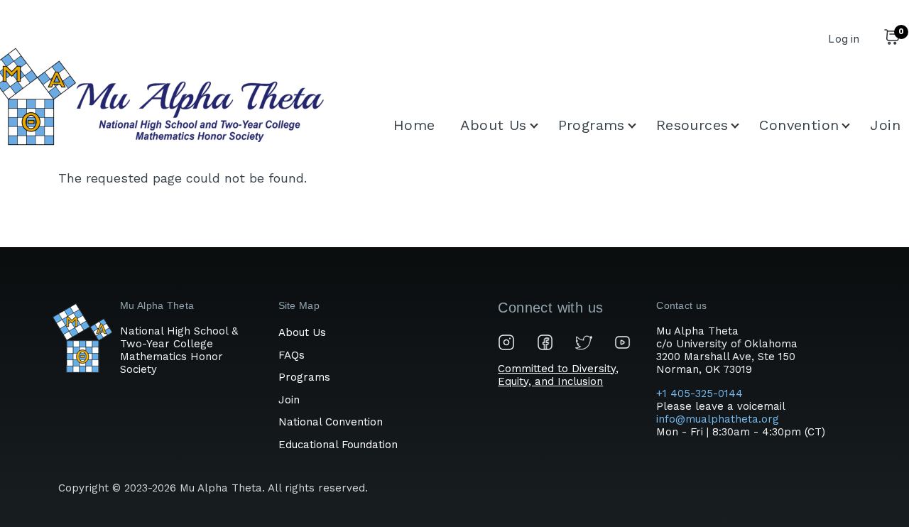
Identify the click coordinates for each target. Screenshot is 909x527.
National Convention (330, 421)
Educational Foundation (338, 444)
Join (289, 399)
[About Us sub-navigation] (542, 125)
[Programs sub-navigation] (640, 125)
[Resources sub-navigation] (743, 125)
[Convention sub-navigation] (854, 125)
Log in (843, 38)
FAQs (291, 355)
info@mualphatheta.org (717, 419)
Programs (304, 377)
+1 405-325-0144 (701, 393)
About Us (302, 332)
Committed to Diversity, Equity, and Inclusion (558, 375)
